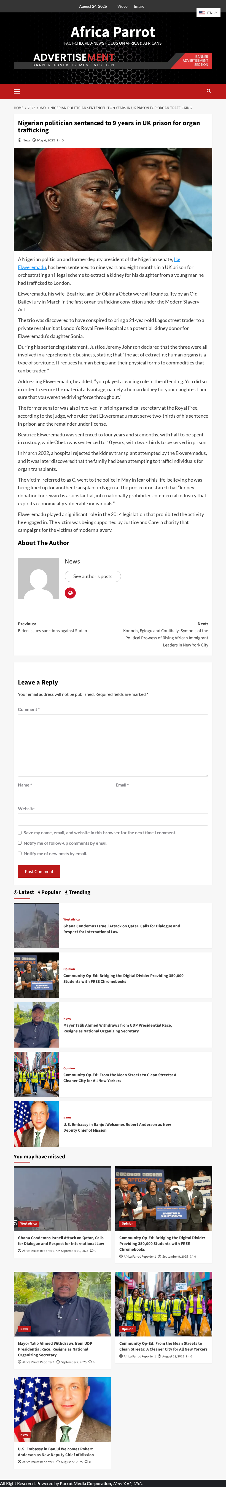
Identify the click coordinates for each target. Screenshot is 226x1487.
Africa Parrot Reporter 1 (38, 1251)
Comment (29, 709)
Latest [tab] (26, 892)
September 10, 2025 (74, 1251)
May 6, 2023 (46, 140)
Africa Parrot (113, 32)
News (27, 140)
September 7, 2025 (74, 1362)
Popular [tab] (50, 892)
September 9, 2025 (175, 1256)
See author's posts (92, 576)
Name (25, 784)
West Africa (71, 919)
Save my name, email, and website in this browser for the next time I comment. (100, 832)
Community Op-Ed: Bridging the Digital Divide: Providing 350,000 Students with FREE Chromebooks (123, 978)
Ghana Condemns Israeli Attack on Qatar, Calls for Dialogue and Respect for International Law (61, 1241)
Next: (165, 634)
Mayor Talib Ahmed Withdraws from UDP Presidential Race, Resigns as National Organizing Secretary (117, 1028)
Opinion (69, 969)
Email (122, 784)
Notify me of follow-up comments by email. (65, 843)
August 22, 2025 (72, 1462)
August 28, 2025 (173, 1356)
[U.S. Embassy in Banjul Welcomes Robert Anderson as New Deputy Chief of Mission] (36, 1123)
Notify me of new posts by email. (55, 853)
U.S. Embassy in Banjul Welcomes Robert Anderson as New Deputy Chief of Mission (56, 1452)
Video (122, 6)
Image (139, 6)
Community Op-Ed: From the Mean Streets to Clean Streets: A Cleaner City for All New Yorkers (119, 1078)
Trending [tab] (79, 892)
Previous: (52, 627)
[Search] (208, 91)
